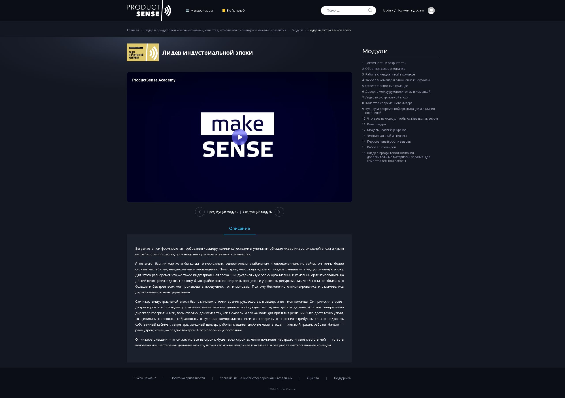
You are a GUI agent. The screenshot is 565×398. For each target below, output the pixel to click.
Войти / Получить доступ (405, 10)
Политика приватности (188, 378)
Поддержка (342, 378)
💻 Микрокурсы (199, 10)
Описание (239, 228)
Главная (133, 30)
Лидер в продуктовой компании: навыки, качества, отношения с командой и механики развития (215, 30)
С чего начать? (145, 378)
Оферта (313, 378)
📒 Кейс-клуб (233, 10)
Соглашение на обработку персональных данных (256, 378)
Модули (297, 30)
